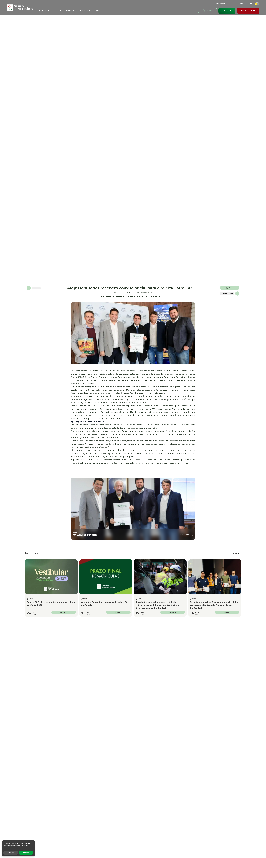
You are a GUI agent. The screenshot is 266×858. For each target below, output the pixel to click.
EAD (97, 10)
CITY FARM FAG (221, 3)
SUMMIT (250, 3)
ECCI (241, 3)
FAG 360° (209, 10)
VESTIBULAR (227, 10)
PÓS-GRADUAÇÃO (85, 10)
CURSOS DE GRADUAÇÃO (65, 10)
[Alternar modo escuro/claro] (257, 4)
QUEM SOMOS (44, 10)
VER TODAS (235, 553)
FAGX (233, 3)
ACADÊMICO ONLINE (248, 10)
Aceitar (26, 853)
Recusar (11, 853)
